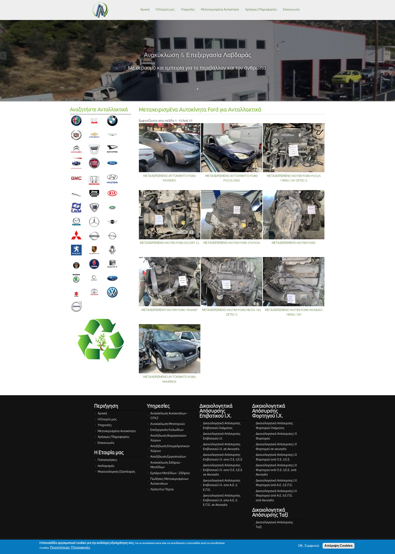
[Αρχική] (100, 10)
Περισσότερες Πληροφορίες (70, 547)
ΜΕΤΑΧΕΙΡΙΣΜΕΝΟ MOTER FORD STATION (231, 242)
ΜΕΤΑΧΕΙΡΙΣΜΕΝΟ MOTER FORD (294, 242)
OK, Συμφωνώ (308, 545)
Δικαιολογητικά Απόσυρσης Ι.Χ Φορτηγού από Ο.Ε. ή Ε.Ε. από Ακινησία (276, 469)
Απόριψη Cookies (338, 545)
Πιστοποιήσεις (107, 460)
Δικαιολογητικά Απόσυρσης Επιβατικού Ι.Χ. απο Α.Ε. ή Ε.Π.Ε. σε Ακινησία (221, 500)
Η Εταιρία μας (165, 9)
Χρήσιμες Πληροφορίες (261, 9)
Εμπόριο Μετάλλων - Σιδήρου (170, 473)
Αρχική (145, 9)
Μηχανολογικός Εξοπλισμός (116, 471)
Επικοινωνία (291, 9)
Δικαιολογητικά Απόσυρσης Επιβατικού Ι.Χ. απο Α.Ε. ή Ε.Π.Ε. (221, 485)
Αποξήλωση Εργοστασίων (168, 456)
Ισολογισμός (106, 466)
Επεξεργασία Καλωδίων (167, 429)
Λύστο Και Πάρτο (162, 489)
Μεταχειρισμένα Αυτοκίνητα (220, 9)
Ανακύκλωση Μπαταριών (167, 423)
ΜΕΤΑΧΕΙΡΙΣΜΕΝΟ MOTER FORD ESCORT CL (169, 242)
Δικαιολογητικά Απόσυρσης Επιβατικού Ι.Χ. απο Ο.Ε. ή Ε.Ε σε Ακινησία (222, 469)
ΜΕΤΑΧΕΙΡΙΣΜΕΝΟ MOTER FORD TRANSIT (170, 310)
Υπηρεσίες (188, 9)
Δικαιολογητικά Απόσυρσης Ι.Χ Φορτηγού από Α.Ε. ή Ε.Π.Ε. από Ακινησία (276, 495)
